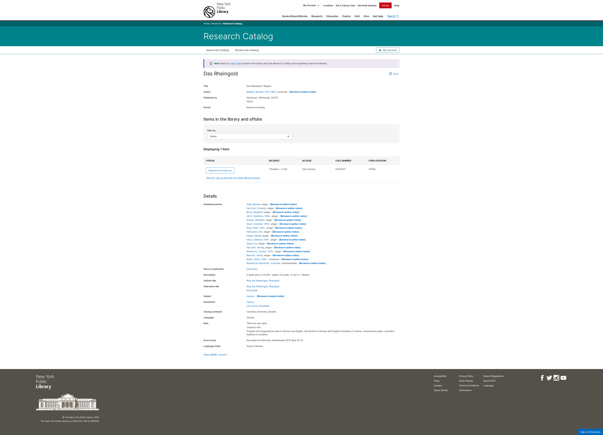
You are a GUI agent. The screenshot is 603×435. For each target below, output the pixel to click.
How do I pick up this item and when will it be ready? (233, 178)
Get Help (378, 16)
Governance (465, 390)
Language (488, 385)
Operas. (251, 296)
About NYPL (489, 380)
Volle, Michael (253, 204)
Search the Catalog (217, 50)
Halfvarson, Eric (255, 231)
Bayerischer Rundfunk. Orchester (264, 263)
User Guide (236, 63)
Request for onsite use (220, 170)
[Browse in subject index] (270, 296)
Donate (385, 5)
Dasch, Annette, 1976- (258, 224)
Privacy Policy (466, 376)
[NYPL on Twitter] (549, 377)
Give (366, 16)
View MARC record (215, 354)
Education (332, 16)
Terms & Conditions (469, 385)
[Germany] (252, 269)
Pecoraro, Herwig (255, 247)
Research (317, 16)
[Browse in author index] (303, 91)
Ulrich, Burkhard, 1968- (259, 216)
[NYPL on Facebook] (542, 377)
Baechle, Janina (255, 255)
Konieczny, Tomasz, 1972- (260, 251)
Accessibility (440, 376)
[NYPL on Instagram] (556, 377)
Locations (328, 5)
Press (437, 380)
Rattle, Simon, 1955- (257, 259)
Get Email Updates (367, 5)
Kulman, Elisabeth (256, 220)
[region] (301, 169)
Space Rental (441, 390)
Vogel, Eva (252, 243)
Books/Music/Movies (295, 16)
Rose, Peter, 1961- (256, 227)
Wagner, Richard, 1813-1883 (261, 91)
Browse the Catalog (247, 50)
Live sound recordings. (258, 305)
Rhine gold (252, 290)
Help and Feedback (590, 432)
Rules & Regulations (493, 376)
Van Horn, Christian (256, 208)
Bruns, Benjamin (255, 212)
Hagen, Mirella (254, 235)
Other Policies (466, 380)
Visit (357, 16)
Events (346, 16)
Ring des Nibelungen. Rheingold (263, 280)
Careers (438, 385)
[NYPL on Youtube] (563, 377)
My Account (309, 5)
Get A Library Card (345, 5)
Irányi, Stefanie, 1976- (258, 239)
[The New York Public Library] (217, 10)
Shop (396, 5)
